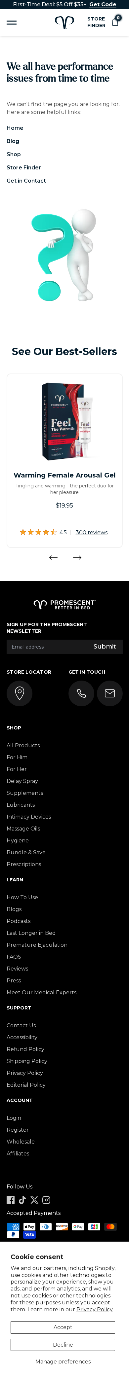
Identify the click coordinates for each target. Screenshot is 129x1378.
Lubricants (21, 805)
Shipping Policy (27, 1061)
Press (14, 980)
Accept (63, 1327)
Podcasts (18, 921)
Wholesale (21, 1142)
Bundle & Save (26, 852)
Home (15, 128)
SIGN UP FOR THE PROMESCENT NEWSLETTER (47, 627)
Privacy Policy (94, 1309)
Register (18, 1130)
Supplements (25, 793)
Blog (13, 141)
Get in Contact (26, 181)
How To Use (22, 897)
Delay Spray (22, 781)
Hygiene (18, 840)
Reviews (17, 969)
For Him (17, 757)
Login (14, 1118)
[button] (115, 22)
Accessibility (22, 1037)
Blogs (14, 909)
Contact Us (21, 1025)
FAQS (14, 957)
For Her (17, 769)
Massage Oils (23, 829)
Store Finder (96, 22)
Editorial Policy (26, 1085)
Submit (105, 646)
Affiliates (18, 1153)
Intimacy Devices (29, 817)
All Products (23, 745)
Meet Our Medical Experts (41, 992)
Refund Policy (25, 1049)
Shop (14, 154)
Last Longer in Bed (31, 933)
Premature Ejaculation (37, 945)
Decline (63, 1345)
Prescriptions (24, 864)
